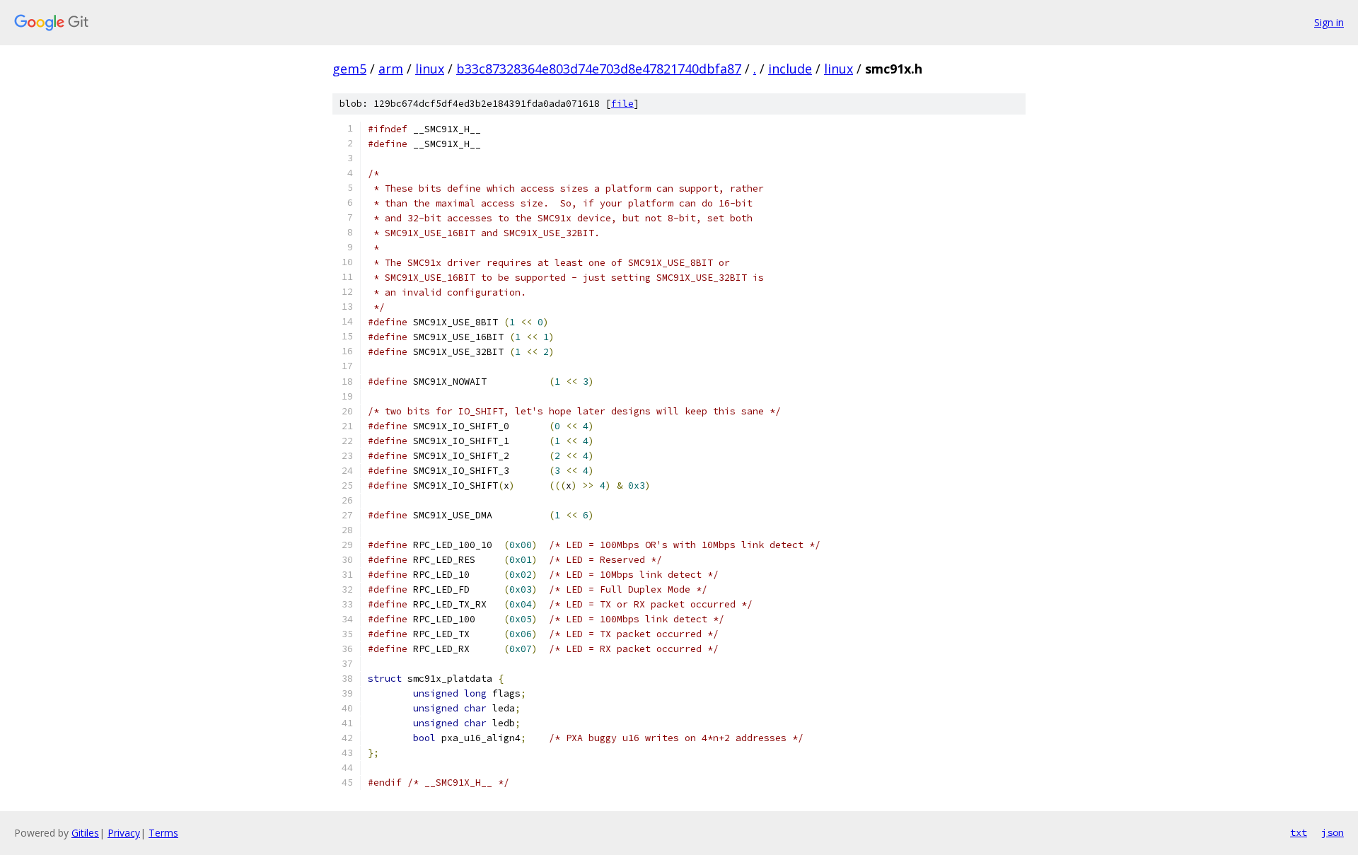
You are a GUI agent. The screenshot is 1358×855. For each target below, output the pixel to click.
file (622, 104)
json (1332, 832)
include (790, 68)
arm (390, 68)
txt (1298, 832)
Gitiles (85, 832)
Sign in (1329, 22)
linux (429, 68)
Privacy (124, 832)
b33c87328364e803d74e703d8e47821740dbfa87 (598, 68)
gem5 (349, 68)
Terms (163, 832)
